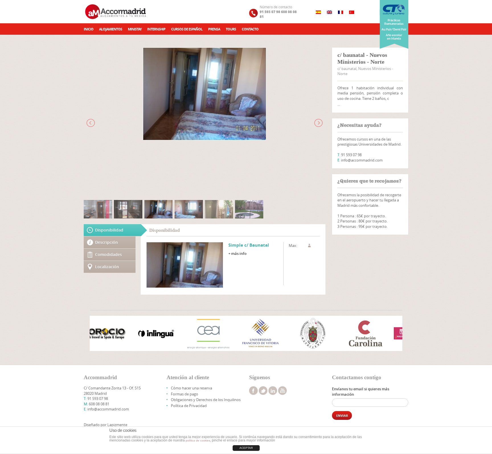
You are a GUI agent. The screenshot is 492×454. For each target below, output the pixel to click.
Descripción (106, 242)
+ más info (237, 253)
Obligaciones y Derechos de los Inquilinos (206, 399)
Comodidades (108, 254)
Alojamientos (110, 29)
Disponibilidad (109, 230)
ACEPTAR (246, 447)
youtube (282, 390)
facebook (253, 390)
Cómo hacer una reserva (191, 388)
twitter (263, 390)
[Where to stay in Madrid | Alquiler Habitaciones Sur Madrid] (116, 11)
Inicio (88, 29)
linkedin (272, 390)
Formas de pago (184, 394)
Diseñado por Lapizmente (105, 424)
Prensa (214, 29)
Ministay (135, 29)
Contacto (250, 29)
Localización (107, 266)
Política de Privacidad (189, 405)
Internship (156, 29)
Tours (231, 29)
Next (394, 334)
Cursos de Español (186, 29)
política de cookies (198, 440)
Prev (97, 334)
